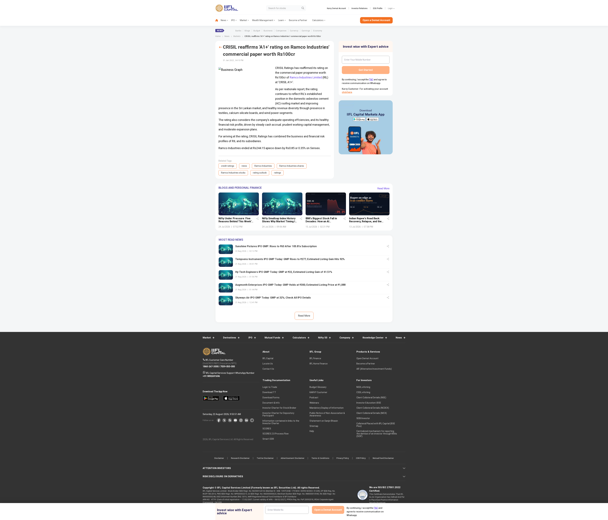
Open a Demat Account (281, 271)
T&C (287, 280)
